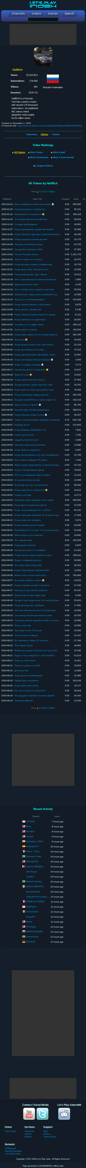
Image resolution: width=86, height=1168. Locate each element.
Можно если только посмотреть (30, 575)
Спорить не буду (22, 495)
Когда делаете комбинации (28, 675)
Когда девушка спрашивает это (30, 430)
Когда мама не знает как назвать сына (34, 390)
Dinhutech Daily (33, 856)
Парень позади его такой (27, 665)
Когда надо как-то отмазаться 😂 (31, 490)
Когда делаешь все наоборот (29, 605)
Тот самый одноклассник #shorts (30, 219)
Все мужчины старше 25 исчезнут (31, 640)
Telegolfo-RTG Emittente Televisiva (42, 897)
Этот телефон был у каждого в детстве (34, 289)
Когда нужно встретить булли (29, 380)
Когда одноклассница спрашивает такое (34, 354)
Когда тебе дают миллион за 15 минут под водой (39, 515)
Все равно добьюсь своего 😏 (29, 580)
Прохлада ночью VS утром (28, 630)
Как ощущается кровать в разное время (34, 695)
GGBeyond (10, 1148)
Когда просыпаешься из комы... (30, 349)
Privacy (46, 1134)
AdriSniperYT (32, 846)
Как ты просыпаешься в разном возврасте (35, 279)
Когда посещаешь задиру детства (31, 395)
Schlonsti (30, 942)
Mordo (29, 921)
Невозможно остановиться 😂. (29, 214)
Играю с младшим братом (27, 560)
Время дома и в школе (25, 329)
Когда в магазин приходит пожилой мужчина (37, 234)
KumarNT (30, 917)
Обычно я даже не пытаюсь (28, 259)
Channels (29, 1131)
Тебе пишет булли (23, 645)
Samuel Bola (32, 936)
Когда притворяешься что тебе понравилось (36, 455)
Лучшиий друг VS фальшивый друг (31, 410)
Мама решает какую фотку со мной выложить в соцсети (42, 465)
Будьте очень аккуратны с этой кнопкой (34, 655)
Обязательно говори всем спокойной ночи (35, 294)
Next (52, 191)
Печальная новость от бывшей (29, 550)
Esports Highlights (34, 866)
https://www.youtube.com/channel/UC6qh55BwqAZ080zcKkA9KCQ (49, 126)
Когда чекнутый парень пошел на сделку (34, 314)
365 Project (31, 872)
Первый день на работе (26, 680)
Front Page (10, 1131)
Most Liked (59, 152)
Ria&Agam (31, 906)
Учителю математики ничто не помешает (35, 610)
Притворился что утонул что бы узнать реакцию (38, 530)
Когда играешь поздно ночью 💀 (30, 415)
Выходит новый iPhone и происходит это (35, 400)
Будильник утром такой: (26, 284)
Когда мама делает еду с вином (30, 274)
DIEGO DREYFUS (35, 886)
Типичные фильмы (23, 700)
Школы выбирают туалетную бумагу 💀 (34, 204)
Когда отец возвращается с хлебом (32, 510)
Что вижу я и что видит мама (29, 324)
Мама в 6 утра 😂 (23, 375)
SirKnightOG (32, 861)
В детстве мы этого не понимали (31, 485)
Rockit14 (30, 831)
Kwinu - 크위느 (33, 851)
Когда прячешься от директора (30, 319)
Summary (32, 134)
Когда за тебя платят (25, 660)
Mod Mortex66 (33, 892)
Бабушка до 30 (21, 425)
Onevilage (31, 926)
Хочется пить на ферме (26, 635)
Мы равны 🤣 (21, 339)
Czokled (30, 877)
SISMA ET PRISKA (35, 901)
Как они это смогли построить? (30, 690)
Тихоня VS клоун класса (26, 254)
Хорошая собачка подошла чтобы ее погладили (38, 620)
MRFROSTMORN (34, 931)
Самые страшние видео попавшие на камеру (37, 420)
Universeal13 (32, 911)
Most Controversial (63, 157)
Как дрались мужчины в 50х (28, 249)
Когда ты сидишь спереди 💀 (29, 364)
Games (56, 134)
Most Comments (39, 157)
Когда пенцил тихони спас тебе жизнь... (34, 344)
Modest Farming (34, 881)
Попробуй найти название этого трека (33, 500)
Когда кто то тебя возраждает (29, 299)
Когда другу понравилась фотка (30, 505)
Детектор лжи (21, 670)
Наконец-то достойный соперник (30, 590)
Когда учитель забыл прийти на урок (33, 555)
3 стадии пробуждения (25, 224)
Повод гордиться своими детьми (30, 239)
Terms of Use (49, 1136)
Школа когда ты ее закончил (28, 535)
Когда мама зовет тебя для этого (31, 269)
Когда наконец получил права (29, 525)
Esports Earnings (13, 1151)
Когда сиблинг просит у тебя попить (32, 304)
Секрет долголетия (24, 435)
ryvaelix (29, 836)
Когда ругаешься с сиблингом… (30, 209)
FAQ (45, 1131)
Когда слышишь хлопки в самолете (32, 585)
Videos (28, 1134)
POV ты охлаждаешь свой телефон (32, 475)
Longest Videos (44, 165)
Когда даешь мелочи (24, 545)
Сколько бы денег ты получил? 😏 (31, 370)
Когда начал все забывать (27, 520)
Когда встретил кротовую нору (30, 595)
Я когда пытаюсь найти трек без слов (33, 385)
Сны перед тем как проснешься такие (33, 615)
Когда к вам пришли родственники (31, 570)
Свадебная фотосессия (26, 440)
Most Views (36, 152)
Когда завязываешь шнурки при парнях (34, 229)
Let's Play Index (12, 1154)
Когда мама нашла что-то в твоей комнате (36, 334)
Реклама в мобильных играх (28, 244)
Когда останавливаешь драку (29, 470)
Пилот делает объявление (27, 309)
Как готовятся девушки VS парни (30, 460)
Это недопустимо (23, 540)
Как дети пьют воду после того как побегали (36, 600)
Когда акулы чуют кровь (26, 685)
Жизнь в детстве (22, 625)
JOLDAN (30, 821)
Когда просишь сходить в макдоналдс (33, 264)
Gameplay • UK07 (34, 841)
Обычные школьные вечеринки (30, 445)
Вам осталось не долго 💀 (27, 405)
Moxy (28, 826)
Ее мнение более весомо (27, 480)
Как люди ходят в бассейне (28, 565)
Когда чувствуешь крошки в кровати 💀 (33, 359)
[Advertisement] (43, 34)
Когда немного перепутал (27, 450)
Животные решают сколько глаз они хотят (35, 650)
